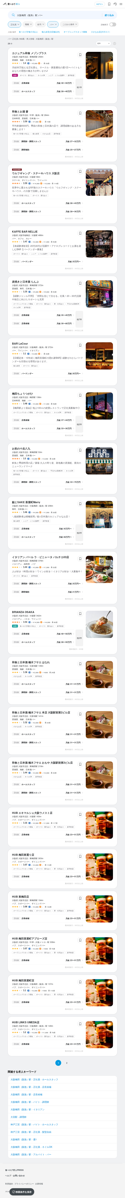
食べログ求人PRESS (14, 1169)
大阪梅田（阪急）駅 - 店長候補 (26, 1094)
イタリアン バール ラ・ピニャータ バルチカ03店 (40, 557)
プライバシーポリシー (24, 1183)
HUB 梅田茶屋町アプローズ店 (29, 938)
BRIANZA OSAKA (23, 612)
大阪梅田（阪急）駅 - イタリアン (28, 1109)
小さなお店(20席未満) (100, 31)
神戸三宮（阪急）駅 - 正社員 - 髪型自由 (31, 1131)
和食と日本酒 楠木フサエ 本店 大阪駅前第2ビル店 (41, 712)
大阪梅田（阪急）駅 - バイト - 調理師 (30, 1101)
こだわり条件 (68, 24)
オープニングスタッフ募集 (75, 31)
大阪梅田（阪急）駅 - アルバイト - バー (31, 1154)
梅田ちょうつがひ (22, 393)
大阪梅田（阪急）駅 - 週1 (24, 1139)
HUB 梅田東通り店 (23, 855)
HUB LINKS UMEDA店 (25, 1022)
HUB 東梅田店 (20, 896)
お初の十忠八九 (21, 448)
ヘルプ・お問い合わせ (15, 1175)
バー (52, 24)
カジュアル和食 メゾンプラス (29, 53)
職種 (27, 24)
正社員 (13, 24)
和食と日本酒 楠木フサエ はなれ (31, 662)
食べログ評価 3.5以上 (28, 31)
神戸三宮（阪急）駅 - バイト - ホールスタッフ (34, 1124)
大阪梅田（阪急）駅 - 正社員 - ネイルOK (31, 1146)
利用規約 (9, 1183)
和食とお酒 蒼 (20, 111)
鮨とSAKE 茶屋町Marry (26, 502)
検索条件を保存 (24, 1191)
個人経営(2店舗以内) (51, 31)
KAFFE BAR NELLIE (25, 231)
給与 (39, 24)
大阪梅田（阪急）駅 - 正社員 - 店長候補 (31, 1086)
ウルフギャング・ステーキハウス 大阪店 (36, 173)
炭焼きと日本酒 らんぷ (25, 281)
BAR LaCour (20, 343)
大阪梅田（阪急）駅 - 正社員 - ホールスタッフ (34, 1079)
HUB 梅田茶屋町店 (23, 980)
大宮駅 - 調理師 (18, 1116)
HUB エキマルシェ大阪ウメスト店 (32, 813)
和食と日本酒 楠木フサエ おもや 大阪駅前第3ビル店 (42, 762)
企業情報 (39, 1183)
